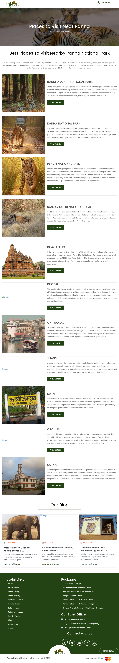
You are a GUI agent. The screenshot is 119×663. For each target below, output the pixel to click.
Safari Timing (13, 592)
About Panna (13, 587)
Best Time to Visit (15, 600)
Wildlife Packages (92, 9)
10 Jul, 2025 (48, 543)
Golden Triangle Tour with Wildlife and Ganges (83, 608)
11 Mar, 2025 (87, 543)
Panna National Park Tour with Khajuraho (80, 604)
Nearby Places (14, 616)
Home (16, 9)
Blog (10, 620)
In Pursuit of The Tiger (72, 583)
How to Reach (14, 604)
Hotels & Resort (74, 9)
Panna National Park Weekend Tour (78, 600)
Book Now (108, 650)
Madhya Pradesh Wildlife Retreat (77, 587)
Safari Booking (110, 9)
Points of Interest (37, 9)
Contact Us (13, 624)
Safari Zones (13, 608)
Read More (8, 564)
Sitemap (11, 628)
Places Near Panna (56, 9)
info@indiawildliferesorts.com (78, 628)
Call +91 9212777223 (108, 2)
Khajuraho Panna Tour (72, 596)
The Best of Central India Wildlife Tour (79, 592)
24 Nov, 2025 (11, 543)
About (24, 9)
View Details (55, 102)
